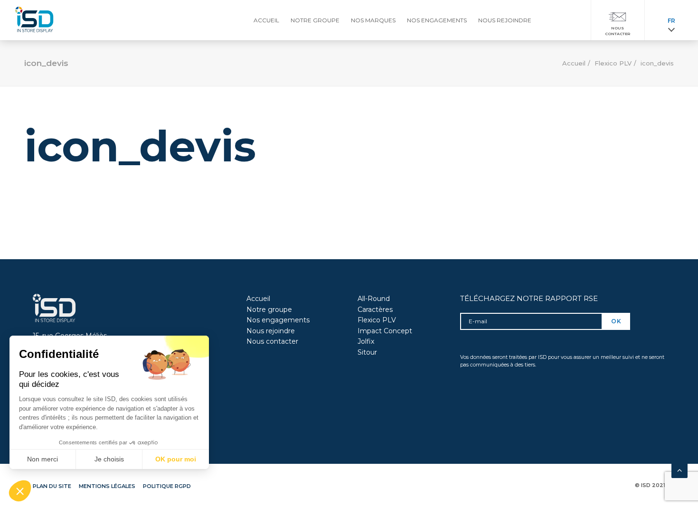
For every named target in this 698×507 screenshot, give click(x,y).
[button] (20, 490)
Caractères (375, 309)
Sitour (367, 352)
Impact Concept (385, 331)
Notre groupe (269, 309)
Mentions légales (107, 486)
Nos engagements (278, 320)
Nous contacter (272, 341)
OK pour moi (175, 459)
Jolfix (366, 341)
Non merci (42, 459)
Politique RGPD (167, 486)
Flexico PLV (613, 63)
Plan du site (52, 486)
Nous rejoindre (270, 331)
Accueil (573, 63)
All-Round (374, 298)
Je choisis (109, 459)
